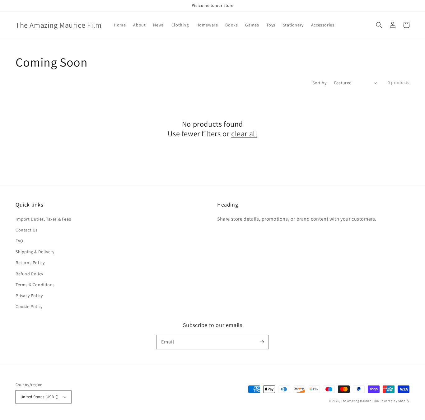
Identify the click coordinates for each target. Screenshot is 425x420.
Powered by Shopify (394, 401)
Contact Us (27, 230)
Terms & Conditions (35, 284)
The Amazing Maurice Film (360, 401)
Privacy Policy (29, 295)
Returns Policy (30, 262)
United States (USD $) (39, 396)
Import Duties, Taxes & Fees (43, 219)
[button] (379, 25)
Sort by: (319, 83)
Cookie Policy (29, 306)
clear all (244, 133)
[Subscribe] (262, 342)
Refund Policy (29, 274)
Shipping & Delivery (35, 251)
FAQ (19, 241)
